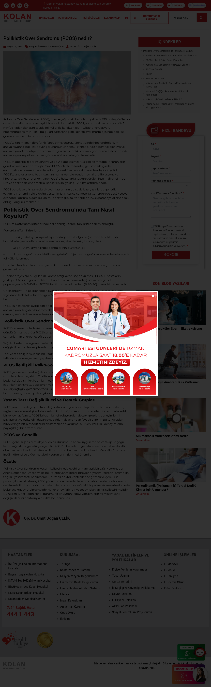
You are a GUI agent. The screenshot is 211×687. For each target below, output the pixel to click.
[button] (153, 296)
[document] (105, 343)
